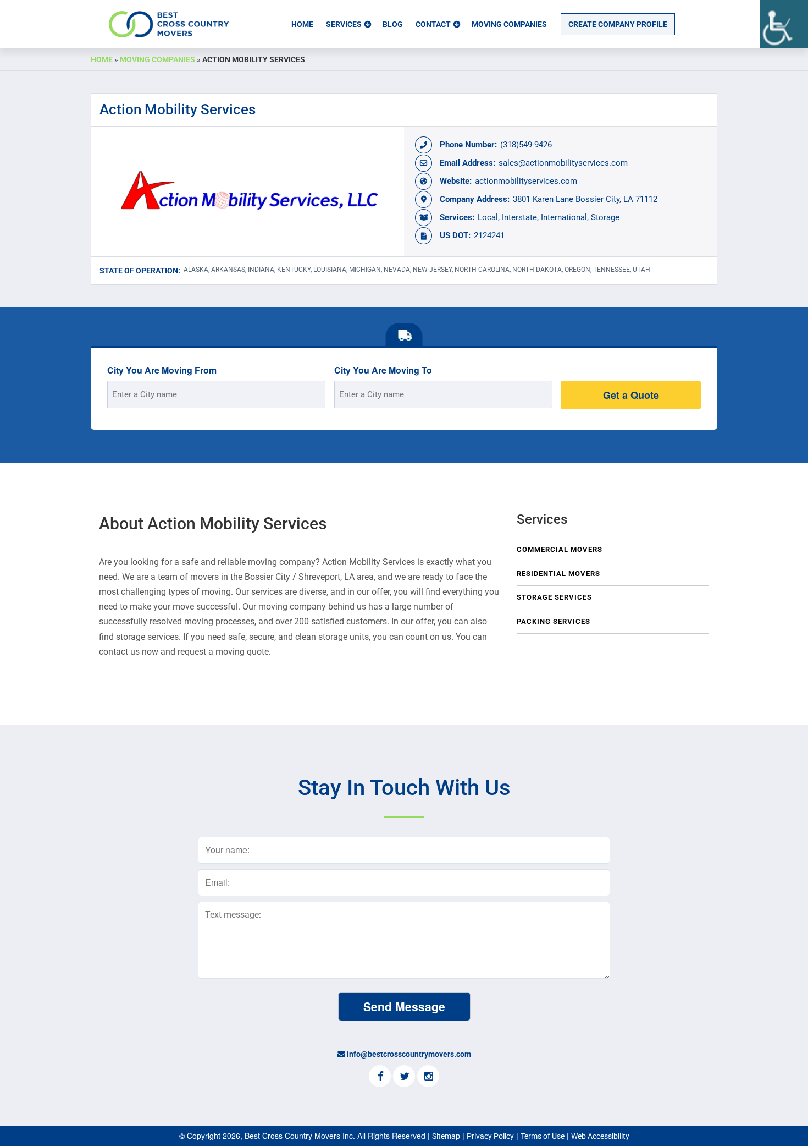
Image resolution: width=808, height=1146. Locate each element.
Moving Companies (509, 24)
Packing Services (553, 621)
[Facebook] (380, 1077)
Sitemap (446, 1136)
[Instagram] (428, 1077)
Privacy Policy (490, 1136)
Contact (433, 24)
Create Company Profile (617, 24)
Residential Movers (558, 573)
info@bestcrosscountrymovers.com (409, 1054)
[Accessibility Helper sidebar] (784, 24)
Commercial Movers (559, 549)
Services (344, 24)
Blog (393, 24)
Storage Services (554, 597)
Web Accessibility (600, 1136)
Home (302, 24)
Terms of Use (543, 1136)
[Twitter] (404, 1077)
